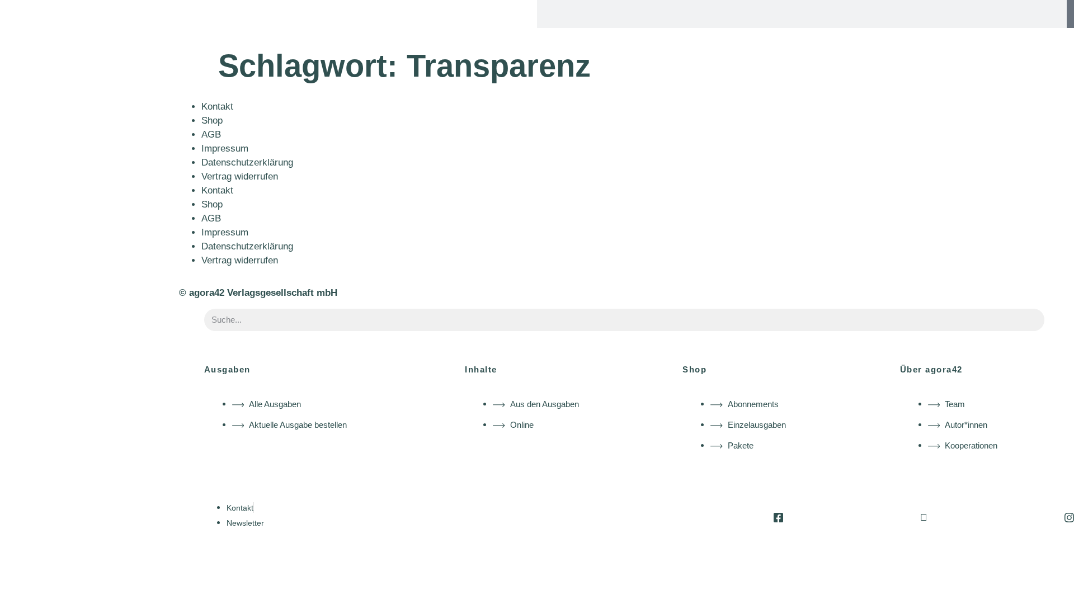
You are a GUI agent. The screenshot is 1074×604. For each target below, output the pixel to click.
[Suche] (1070, 14)
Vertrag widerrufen (239, 176)
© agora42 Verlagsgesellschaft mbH (258, 292)
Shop (212, 120)
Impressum (224, 148)
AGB (211, 134)
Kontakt (217, 106)
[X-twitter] (924, 517)
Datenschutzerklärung (247, 162)
